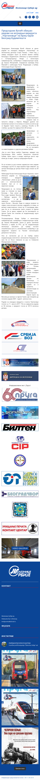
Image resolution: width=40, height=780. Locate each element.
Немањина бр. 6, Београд (9, 619)
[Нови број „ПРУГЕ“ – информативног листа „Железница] (20, 668)
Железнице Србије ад (8, 616)
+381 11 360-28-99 (29, 777)
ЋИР (32, 13)
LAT (27, 13)
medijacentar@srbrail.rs (9, 621)
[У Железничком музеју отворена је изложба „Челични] (20, 745)
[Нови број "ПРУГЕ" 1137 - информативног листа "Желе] (20, 707)
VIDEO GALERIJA (20, 548)
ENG (36, 13)
